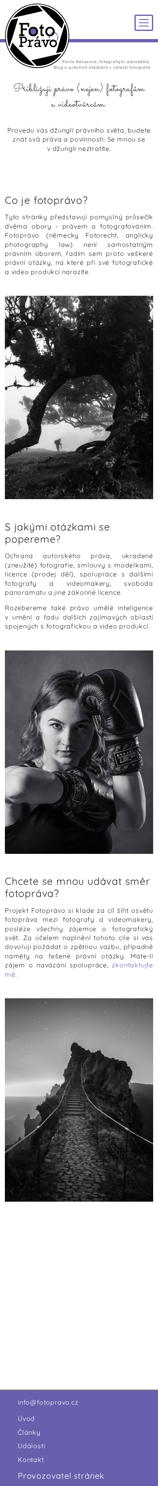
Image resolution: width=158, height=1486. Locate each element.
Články (29, 1432)
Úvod (26, 1418)
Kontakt (31, 1459)
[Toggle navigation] (144, 23)
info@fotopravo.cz (48, 1402)
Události (31, 1446)
